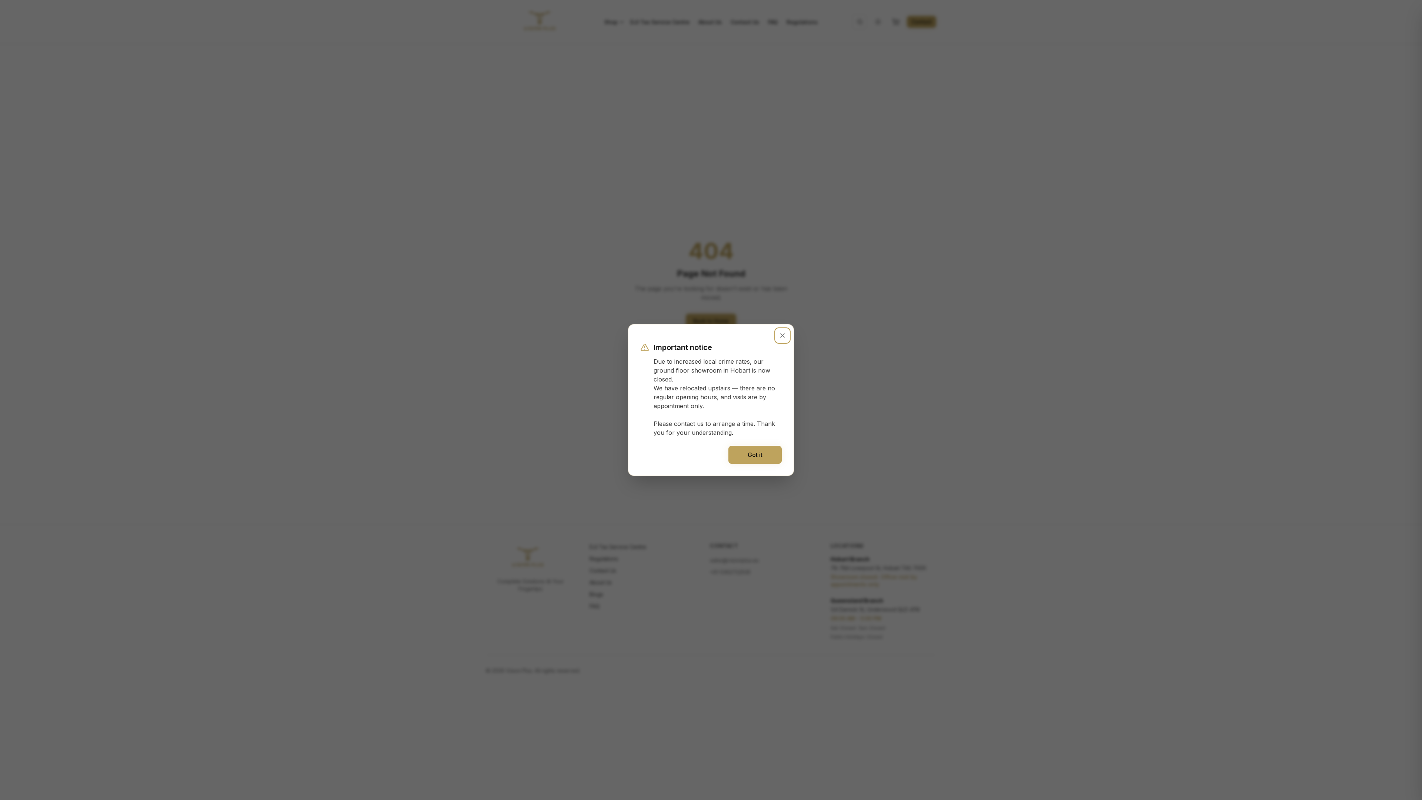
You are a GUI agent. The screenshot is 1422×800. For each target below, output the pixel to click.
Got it (755, 455)
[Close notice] (782, 335)
